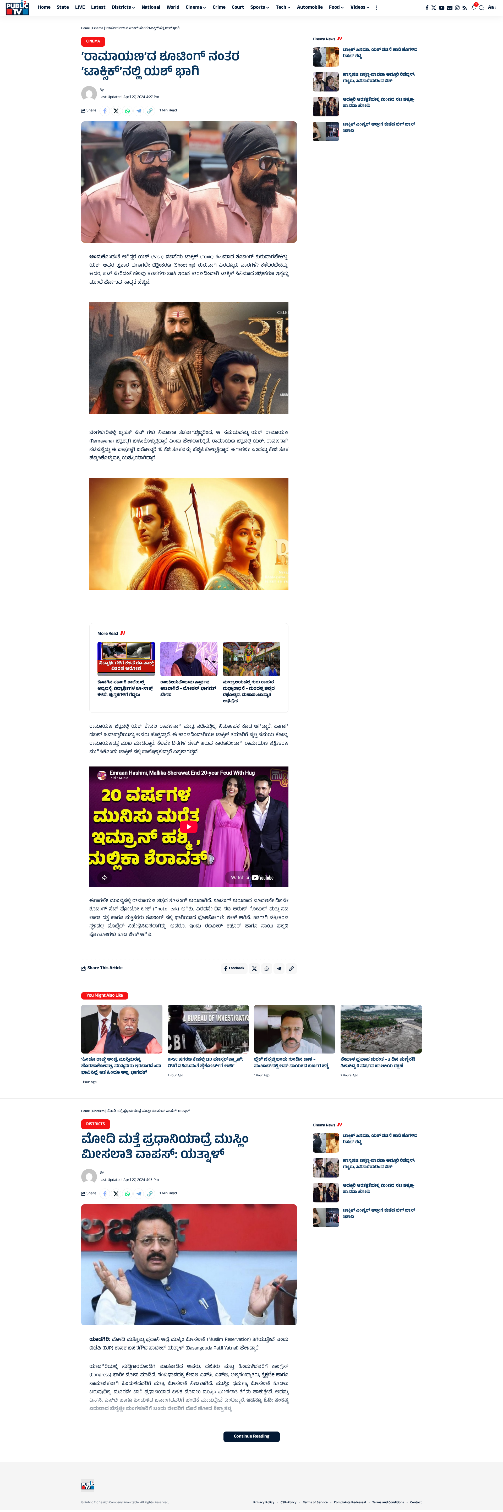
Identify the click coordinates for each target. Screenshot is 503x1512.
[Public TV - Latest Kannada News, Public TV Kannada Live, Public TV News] (17, 8)
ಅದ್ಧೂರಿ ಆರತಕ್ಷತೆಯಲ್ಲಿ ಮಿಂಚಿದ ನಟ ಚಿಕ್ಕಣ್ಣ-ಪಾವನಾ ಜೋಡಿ (378, 103)
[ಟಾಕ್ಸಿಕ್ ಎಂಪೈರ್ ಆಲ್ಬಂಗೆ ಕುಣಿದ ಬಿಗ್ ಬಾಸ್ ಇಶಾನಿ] (326, 131)
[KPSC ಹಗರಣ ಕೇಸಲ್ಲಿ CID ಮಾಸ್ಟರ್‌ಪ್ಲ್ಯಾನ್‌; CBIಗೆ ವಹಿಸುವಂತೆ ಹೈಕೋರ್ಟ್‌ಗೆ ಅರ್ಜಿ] (208, 1029)
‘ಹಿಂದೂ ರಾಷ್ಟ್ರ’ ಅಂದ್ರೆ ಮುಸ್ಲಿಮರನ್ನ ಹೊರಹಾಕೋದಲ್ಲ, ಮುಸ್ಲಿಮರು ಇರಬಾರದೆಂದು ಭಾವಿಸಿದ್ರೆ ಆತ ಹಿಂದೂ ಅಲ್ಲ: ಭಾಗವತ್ (121, 1066)
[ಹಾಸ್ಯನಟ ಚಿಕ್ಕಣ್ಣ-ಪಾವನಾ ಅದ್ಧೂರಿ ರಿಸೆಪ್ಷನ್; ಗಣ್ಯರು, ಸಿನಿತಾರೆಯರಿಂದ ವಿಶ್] (326, 81)
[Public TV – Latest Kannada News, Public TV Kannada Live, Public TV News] (87, 1485)
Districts (98, 1111)
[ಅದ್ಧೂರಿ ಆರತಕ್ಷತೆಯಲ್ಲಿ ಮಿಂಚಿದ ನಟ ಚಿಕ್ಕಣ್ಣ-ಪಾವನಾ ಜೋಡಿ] (326, 106)
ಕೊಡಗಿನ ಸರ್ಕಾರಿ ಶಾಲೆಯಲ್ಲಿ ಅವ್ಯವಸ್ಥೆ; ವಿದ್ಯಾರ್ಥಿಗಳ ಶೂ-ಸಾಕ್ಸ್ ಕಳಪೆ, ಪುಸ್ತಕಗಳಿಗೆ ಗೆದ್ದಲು (125, 689)
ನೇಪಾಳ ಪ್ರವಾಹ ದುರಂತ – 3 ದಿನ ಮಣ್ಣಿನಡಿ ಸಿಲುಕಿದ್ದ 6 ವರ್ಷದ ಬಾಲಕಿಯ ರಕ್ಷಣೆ (378, 1063)
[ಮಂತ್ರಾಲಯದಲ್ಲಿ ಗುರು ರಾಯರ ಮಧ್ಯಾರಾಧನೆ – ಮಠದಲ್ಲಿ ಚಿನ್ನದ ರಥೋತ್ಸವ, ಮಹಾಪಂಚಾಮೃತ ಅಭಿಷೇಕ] (251, 659)
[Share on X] (116, 111)
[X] (434, 8)
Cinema (97, 28)
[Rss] (464, 8)
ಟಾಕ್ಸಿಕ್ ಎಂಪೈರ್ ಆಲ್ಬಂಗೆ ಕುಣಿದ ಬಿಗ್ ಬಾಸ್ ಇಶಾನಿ (379, 127)
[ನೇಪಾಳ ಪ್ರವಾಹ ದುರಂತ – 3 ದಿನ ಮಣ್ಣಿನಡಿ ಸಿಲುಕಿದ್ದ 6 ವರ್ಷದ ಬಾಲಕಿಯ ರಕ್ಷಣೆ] (381, 1029)
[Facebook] (427, 8)
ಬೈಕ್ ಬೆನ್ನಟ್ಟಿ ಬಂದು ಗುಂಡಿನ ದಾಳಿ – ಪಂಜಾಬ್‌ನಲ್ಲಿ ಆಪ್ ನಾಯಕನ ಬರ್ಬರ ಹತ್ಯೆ (291, 1063)
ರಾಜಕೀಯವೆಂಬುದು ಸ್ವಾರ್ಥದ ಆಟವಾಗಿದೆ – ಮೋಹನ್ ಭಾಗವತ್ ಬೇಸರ (188, 689)
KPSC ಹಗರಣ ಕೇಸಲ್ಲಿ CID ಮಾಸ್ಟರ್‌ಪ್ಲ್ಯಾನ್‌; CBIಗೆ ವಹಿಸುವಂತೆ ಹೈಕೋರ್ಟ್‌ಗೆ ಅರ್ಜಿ (205, 1063)
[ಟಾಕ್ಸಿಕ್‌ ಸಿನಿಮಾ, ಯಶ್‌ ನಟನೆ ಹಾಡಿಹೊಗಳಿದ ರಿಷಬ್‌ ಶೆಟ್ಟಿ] (326, 57)
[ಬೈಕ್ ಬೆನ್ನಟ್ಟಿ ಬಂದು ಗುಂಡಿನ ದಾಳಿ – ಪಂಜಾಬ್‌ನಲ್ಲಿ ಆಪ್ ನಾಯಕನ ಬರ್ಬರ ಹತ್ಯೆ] (294, 1029)
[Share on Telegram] (138, 111)
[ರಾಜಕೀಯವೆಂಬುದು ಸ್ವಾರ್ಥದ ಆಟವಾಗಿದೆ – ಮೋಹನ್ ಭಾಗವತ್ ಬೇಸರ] (189, 659)
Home (85, 28)
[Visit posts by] (89, 94)
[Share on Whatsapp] (127, 111)
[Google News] (450, 8)
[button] (376, 8)
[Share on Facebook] (105, 111)
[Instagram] (457, 8)
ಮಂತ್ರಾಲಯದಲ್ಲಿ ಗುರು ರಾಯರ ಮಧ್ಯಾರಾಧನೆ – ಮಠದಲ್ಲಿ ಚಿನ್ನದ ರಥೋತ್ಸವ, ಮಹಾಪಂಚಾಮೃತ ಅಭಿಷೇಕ (249, 692)
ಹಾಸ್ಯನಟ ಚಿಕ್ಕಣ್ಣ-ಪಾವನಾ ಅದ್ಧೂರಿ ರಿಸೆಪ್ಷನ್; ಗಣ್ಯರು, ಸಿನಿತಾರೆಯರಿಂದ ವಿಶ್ (379, 78)
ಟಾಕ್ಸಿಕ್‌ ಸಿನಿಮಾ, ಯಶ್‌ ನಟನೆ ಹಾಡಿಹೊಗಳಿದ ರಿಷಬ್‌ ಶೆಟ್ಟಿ (380, 53)
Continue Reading (251, 1436)
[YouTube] (442, 8)
